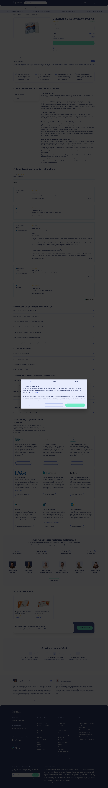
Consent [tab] (32, 382)
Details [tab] (54, 381)
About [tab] (76, 381)
